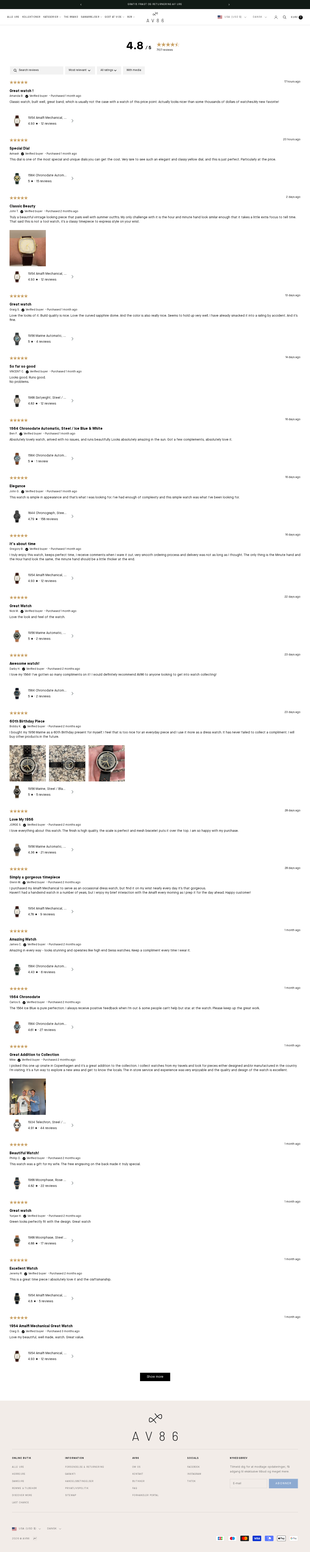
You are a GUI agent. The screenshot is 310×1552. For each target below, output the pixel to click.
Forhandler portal (145, 1495)
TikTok (191, 1481)
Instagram (194, 1474)
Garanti (70, 1474)
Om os (136, 1467)
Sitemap (70, 1495)
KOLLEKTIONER (31, 17)
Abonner (283, 1483)
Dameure (18, 1481)
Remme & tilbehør (24, 1488)
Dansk (257, 17)
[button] (28, 247)
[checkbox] (134, 70)
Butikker (138, 1481)
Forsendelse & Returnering (84, 1467)
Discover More (22, 1495)
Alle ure (18, 1467)
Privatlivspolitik (77, 1488)
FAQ (134, 1488)
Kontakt (137, 1474)
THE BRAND (71, 17)
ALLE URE (13, 17)
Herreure (18, 1474)
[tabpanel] (155, 726)
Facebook (193, 1467)
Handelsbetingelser (79, 1481)
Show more (155, 1376)
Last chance (20, 1502)
